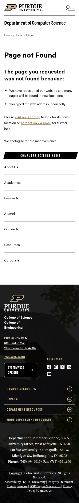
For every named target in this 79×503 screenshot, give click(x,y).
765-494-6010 (14, 356)
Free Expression (17, 486)
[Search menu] (70, 8)
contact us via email (36, 122)
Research (11, 198)
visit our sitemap (27, 116)
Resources (12, 244)
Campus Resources (21, 389)
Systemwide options (16, 369)
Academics (12, 182)
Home (8, 35)
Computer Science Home (40, 156)
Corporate (11, 260)
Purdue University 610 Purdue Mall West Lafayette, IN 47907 (20, 342)
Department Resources (25, 409)
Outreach (11, 229)
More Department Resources (29, 420)
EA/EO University (34, 482)
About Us (11, 166)
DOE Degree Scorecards (45, 486)
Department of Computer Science (35, 22)
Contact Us (44, 491)
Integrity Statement (60, 482)
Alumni (9, 213)
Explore (13, 399)
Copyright (15, 473)
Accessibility (12, 482)
